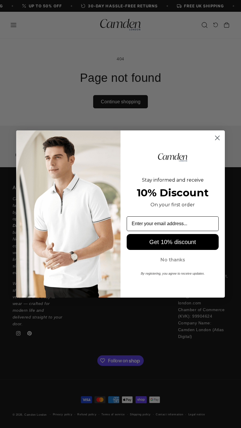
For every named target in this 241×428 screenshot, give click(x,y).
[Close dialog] (217, 138)
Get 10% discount (172, 242)
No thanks (172, 260)
